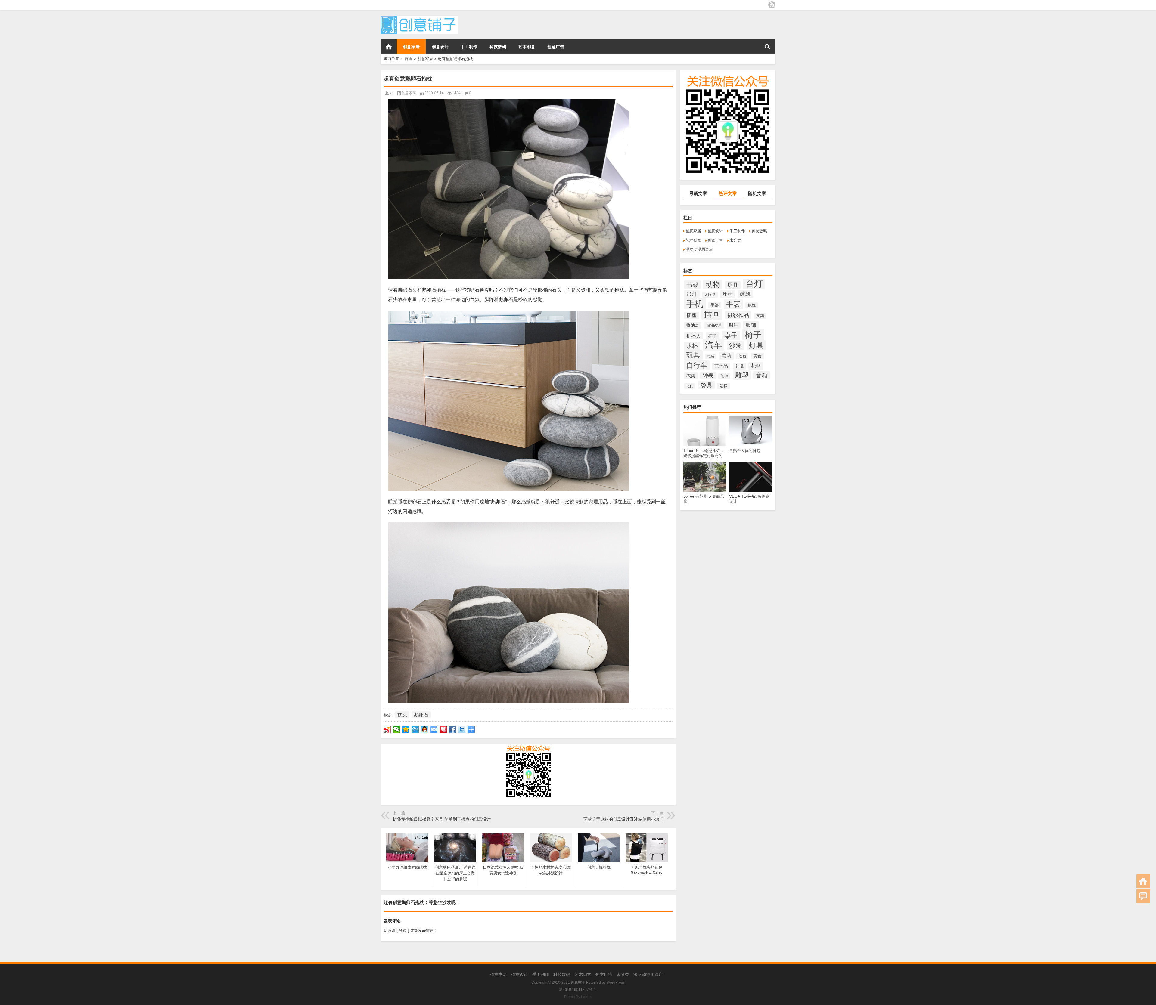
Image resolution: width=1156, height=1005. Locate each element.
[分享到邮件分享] (434, 729)
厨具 (732, 285)
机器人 (693, 336)
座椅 (727, 294)
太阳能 (709, 294)
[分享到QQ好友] (424, 729)
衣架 (690, 375)
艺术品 (721, 366)
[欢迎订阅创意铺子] (771, 4)
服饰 (750, 325)
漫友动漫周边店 (699, 249)
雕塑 (741, 375)
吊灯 (691, 294)
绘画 (742, 356)
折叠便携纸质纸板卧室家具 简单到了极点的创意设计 (442, 819)
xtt (391, 93)
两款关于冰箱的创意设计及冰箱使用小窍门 (623, 819)
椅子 (753, 334)
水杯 (692, 346)
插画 (712, 314)
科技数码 (497, 46)
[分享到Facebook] (452, 729)
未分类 (735, 240)
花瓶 (739, 366)
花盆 (756, 366)
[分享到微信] (396, 729)
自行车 (696, 365)
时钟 (733, 325)
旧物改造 (714, 325)
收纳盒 (692, 325)
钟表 (708, 376)
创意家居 (411, 46)
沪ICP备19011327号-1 (577, 990)
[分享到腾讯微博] (415, 729)
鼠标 (723, 386)
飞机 (689, 386)
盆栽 (726, 356)
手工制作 (469, 46)
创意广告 (555, 46)
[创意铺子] (419, 17)
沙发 (735, 345)
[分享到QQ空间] (406, 729)
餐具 (706, 385)
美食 (757, 356)
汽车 (713, 345)
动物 (713, 284)
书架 (692, 284)
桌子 (731, 335)
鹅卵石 (421, 714)
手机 (694, 303)
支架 (760, 316)
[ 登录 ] (402, 930)
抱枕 (752, 305)
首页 (389, 46)
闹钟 (724, 376)
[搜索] (767, 46)
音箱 (762, 375)
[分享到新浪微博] (387, 729)
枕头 (402, 714)
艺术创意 (526, 46)
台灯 (754, 284)
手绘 (714, 305)
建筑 (745, 294)
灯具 (756, 345)
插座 (691, 315)
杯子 (712, 336)
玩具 (693, 355)
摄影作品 (738, 315)
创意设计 (440, 46)
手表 (733, 304)
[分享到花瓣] (443, 729)
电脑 (710, 356)
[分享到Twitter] (462, 729)
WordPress (616, 982)
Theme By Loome (578, 997)
